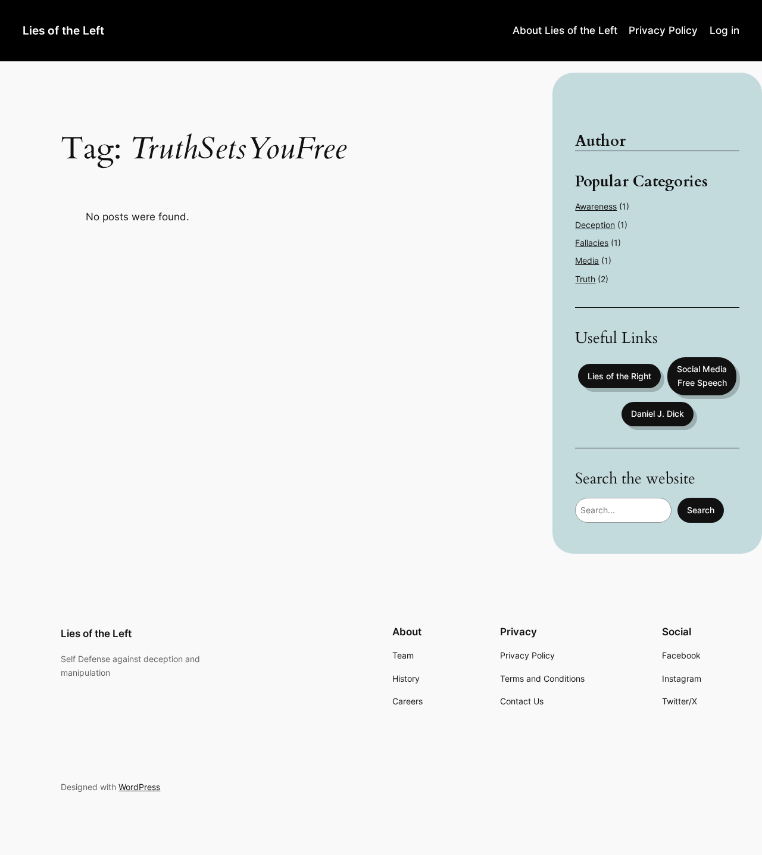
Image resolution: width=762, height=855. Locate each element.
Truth (585, 279)
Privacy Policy (663, 30)
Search (700, 510)
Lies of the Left (63, 30)
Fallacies (591, 243)
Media (587, 260)
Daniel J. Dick (657, 413)
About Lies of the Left (565, 30)
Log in (724, 30)
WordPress (139, 787)
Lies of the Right (619, 376)
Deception (595, 225)
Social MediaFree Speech (702, 375)
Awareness (596, 206)
